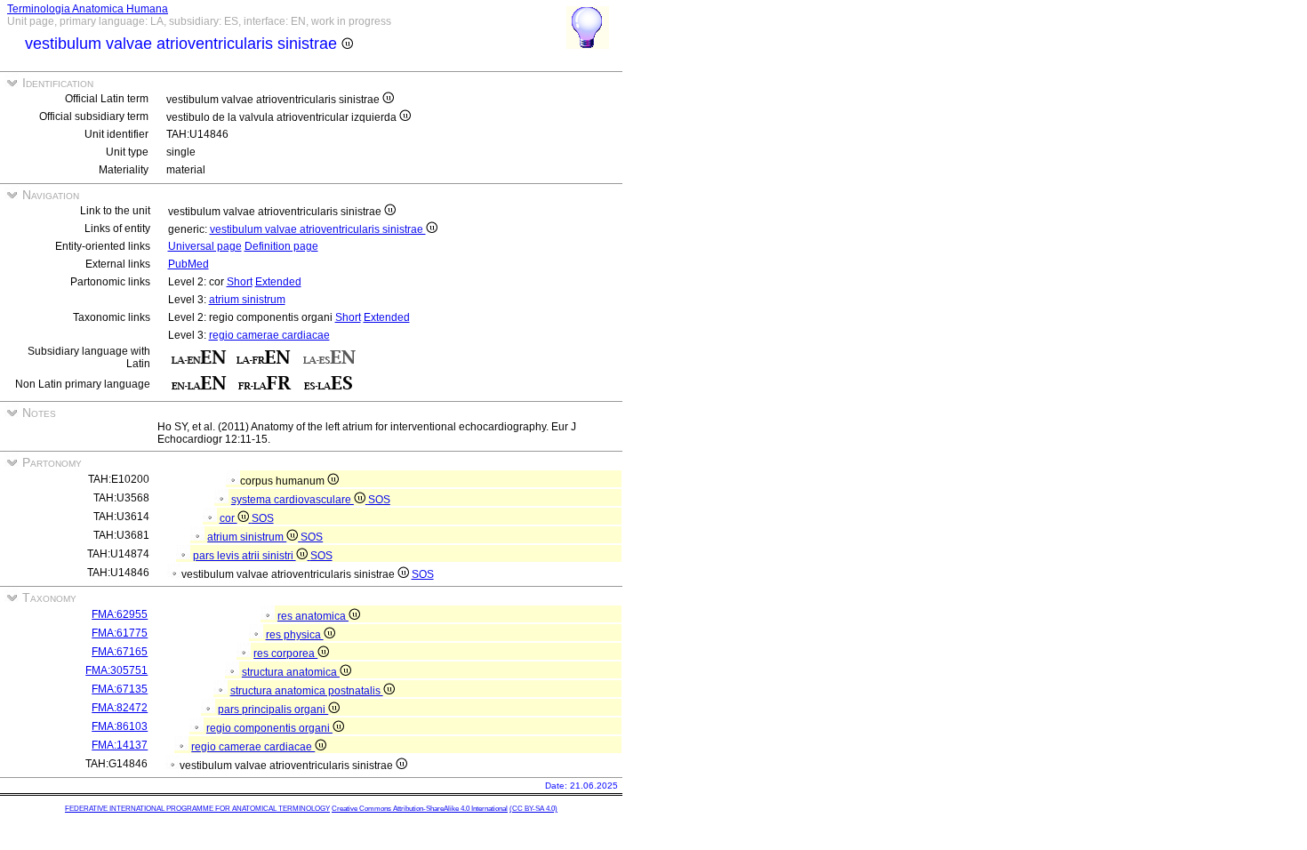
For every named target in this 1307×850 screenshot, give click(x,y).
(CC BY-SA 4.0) (533, 809)
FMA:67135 (120, 689)
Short (240, 282)
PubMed (188, 264)
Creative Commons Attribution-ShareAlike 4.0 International (420, 809)
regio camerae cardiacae (269, 335)
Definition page (281, 246)
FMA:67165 (120, 652)
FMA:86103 (120, 726)
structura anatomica (291, 672)
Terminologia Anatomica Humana (87, 9)
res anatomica (313, 616)
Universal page (205, 246)
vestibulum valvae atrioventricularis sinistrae (318, 229)
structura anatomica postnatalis (306, 691)
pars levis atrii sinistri (244, 555)
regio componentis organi (269, 728)
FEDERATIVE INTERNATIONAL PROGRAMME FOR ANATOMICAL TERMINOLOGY (197, 809)
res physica (295, 635)
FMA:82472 (120, 708)
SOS (379, 499)
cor (228, 518)
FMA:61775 (120, 633)
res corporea (285, 653)
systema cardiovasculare (292, 499)
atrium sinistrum (247, 299)
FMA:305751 (116, 670)
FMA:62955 (120, 614)
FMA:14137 (120, 745)
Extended (278, 282)
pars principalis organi (273, 709)
